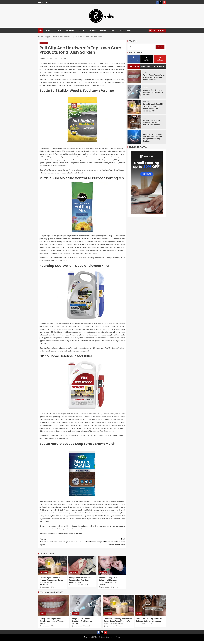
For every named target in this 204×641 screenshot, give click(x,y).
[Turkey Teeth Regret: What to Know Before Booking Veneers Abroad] (134, 76)
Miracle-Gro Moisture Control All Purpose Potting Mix (82, 178)
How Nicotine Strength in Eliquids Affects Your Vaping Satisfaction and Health (105, 542)
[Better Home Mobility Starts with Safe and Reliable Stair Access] (134, 122)
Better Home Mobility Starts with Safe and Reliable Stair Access (151, 122)
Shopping (70, 31)
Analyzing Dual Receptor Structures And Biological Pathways (153, 92)
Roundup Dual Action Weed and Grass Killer (75, 265)
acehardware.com (75, 533)
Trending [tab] (160, 66)
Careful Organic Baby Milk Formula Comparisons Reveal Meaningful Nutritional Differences (118, 621)
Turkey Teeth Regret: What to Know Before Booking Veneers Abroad (153, 77)
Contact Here (124, 31)
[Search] (146, 31)
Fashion (58, 31)
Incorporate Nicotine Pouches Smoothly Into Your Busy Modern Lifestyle (81, 580)
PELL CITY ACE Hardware (87, 72)
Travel (81, 31)
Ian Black (44, 58)
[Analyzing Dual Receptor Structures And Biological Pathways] (134, 92)
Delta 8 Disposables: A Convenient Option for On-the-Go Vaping (60, 542)
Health (103, 31)
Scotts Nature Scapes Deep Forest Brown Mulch (77, 443)
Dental (145, 72)
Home (48, 31)
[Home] (41, 30)
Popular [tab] (146, 66)
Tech (112, 31)
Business (92, 31)
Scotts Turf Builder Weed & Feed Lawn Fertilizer (77, 90)
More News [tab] (134, 66)
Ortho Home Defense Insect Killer (66, 356)
